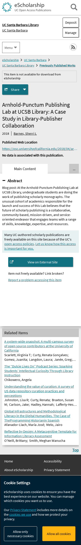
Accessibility (53, 461)
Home (8, 461)
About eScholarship (18, 470)
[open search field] (74, 7)
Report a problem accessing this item (35, 280)
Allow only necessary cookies (20, 533)
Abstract (15, 180)
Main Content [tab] (25, 168)
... (74, 168)
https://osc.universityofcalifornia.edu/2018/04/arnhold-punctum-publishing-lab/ (40, 148)
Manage (69, 32)
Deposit (70, 22)
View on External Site (43, 262)
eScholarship (10, 60)
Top (75, 449)
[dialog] (40, 510)
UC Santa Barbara (15, 30)
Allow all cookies (59, 534)
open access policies (19, 244)
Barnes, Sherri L (25, 133)
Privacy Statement (57, 470)
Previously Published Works (57, 65)
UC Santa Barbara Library (18, 65)
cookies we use (20, 514)
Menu (9, 47)
